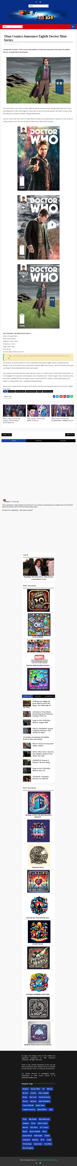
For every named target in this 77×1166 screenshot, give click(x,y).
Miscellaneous (44, 1119)
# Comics (11, 391)
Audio (49, 1140)
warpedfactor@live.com (29, 1077)
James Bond (27, 1136)
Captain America (29, 1110)
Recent (38, 696)
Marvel (25, 1127)
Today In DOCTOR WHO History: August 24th (41, 721)
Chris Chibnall (28, 1105)
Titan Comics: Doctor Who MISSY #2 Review (36, 420)
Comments (49, 696)
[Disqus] (38, 469)
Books (25, 1097)
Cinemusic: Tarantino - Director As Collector (41, 778)
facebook (38, 440)
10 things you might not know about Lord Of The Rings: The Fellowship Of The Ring (37, 704)
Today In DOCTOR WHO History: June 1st (41, 770)
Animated (26, 1140)
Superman (38, 1144)
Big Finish (32, 1119)
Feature (25, 1089)
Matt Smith (38, 1136)
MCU (42, 1140)
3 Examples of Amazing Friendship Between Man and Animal (36, 738)
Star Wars (33, 1127)
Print (24, 1119)
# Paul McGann (31, 391)
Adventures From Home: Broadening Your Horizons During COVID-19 (42, 714)
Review (25, 1093)
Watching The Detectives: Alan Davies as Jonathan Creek (38, 578)
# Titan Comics (48, 391)
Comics (33, 1093)
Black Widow (42, 1110)
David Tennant (44, 1097)
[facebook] (36, 2)
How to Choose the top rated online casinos (42, 745)
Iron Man (48, 1144)
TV (43, 1089)
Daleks (47, 1136)
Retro (44, 1132)
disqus (14, 440)
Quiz (51, 1110)
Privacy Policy (52, 1160)
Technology (27, 1144)
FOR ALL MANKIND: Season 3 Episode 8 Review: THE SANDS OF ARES (42, 731)
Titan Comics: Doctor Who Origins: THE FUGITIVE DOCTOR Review (12, 421)
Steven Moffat (35, 1132)
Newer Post (7, 435)
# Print (40, 391)
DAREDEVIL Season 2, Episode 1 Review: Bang (41, 761)
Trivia (33, 1123)
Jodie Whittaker (44, 1101)
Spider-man (40, 1105)
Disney (25, 1101)
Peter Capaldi (43, 1093)
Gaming (26, 1123)
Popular (27, 696)
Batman (33, 1101)
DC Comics (44, 1127)
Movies (49, 1089)
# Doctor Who (20, 391)
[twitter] (40, 2)
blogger (63, 440)
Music (25, 1132)
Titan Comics (43, 1123)
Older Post (69, 435)
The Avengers (28, 1148)
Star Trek (33, 1097)
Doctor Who (35, 1089)
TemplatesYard (42, 1160)
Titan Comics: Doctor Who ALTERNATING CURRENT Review (62, 420)
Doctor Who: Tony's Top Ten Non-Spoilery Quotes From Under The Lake (43, 754)
